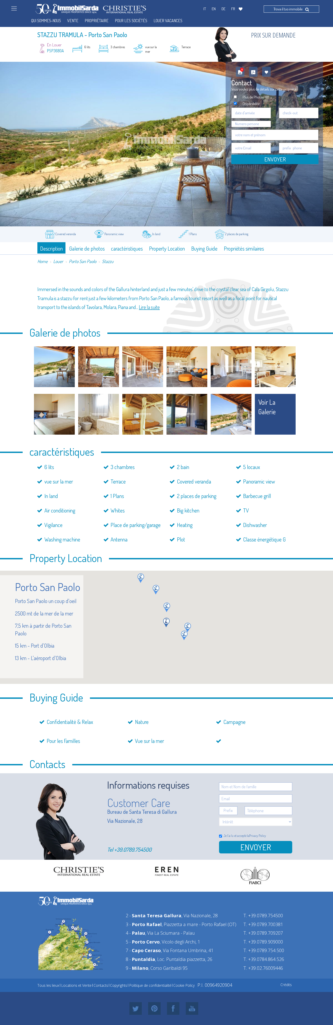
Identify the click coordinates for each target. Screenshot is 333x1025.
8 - (140, 959)
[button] (187, 627)
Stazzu (107, 261)
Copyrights (118, 985)
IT (204, 8)
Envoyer (275, 159)
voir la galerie (267, 407)
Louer (58, 261)
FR (233, 8)
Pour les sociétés (131, 20)
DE (223, 8)
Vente (72, 20)
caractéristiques (127, 248)
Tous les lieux (48, 985)
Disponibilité (251, 103)
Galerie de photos (87, 248)
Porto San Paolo (82, 261)
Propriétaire (97, 20)
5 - (143, 942)
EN (214, 8)
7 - (143, 950)
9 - (137, 968)
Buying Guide (204, 248)
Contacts (101, 985)
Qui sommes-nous (46, 20)
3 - (144, 924)
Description (51, 248)
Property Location (167, 248)
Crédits (286, 984)
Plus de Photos (253, 97)
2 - (153, 915)
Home (42, 261)
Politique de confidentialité (150, 985)
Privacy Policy (257, 836)
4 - (135, 933)
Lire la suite (149, 307)
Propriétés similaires (244, 248)
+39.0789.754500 (133, 849)
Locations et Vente (76, 985)
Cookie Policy (184, 985)
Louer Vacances (168, 20)
